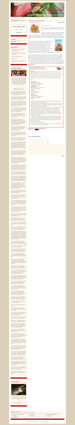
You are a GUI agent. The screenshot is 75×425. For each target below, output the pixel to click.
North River (12, 200)
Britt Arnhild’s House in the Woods (18, 414)
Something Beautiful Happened (15, 323)
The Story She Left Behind (14, 142)
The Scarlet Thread (14, 182)
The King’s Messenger (14, 291)
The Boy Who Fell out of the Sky (15, 259)
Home (14, 17)
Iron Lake (12, 245)
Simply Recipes (49, 415)
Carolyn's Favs (60, 17)
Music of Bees (13, 91)
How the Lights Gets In (14, 132)
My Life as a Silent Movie (14, 366)
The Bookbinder (13, 165)
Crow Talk (12, 275)
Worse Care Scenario (14, 265)
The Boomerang (13, 339)
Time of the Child (13, 101)
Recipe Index (37, 17)
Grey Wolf (12, 222)
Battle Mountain (13, 320)
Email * (48, 141)
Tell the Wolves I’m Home (14, 249)
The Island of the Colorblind (15, 157)
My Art (45, 17)
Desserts (32, 22)
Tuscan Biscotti (14, 58)
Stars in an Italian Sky (14, 316)
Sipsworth (12, 107)
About (22, 17)
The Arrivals (13, 361)
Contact (52, 17)
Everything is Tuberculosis (15, 351)
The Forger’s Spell (13, 113)
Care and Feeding (13, 345)
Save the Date (13, 304)
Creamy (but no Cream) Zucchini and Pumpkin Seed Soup (18, 50)
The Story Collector (14, 281)
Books (30, 17)
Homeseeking (13, 194)
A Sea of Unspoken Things (15, 285)
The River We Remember (14, 126)
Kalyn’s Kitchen (14, 415)
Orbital (12, 231)
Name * (48, 139)
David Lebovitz (32, 414)
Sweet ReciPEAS (15, 417)
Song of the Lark (13, 270)
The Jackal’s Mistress (14, 329)
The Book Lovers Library (14, 356)
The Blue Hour (13, 241)
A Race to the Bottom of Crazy (15, 176)
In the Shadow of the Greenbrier (15, 296)
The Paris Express (13, 171)
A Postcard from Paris (14, 96)
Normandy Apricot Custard (36, 21)
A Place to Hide (13, 190)
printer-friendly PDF (31, 64)
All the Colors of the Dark (14, 226)
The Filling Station (13, 137)
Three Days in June (14, 213)
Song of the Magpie (14, 333)
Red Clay (12, 312)
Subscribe (18, 32)
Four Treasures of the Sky (14, 253)
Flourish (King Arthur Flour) (52, 414)
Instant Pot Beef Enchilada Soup (17, 56)
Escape (12, 371)
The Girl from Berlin (14, 150)
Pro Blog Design (46, 421)
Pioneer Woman (32, 415)
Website (48, 143)
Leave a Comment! (61, 22)
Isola (12, 301)
